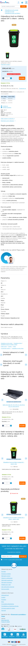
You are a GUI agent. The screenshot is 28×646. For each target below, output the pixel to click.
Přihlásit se (23, 556)
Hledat (23, 6)
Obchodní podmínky (7, 580)
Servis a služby (5, 589)
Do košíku (22, 78)
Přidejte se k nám (6, 584)
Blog (2, 601)
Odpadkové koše (9, 11)
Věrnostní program (6, 582)
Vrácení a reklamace (6, 578)
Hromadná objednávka (7, 604)
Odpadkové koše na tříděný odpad (14, 13)
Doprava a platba (6, 573)
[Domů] (1, 10)
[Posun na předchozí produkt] (2, 400)
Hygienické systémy (6, 348)
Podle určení (4, 346)
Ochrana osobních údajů (8, 608)
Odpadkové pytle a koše (11, 10)
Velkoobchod (5, 595)
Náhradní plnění (5, 576)
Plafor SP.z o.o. (5, 336)
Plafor (6, 115)
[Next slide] (26, 354)
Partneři (3, 610)
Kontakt (3, 571)
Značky (10, 346)
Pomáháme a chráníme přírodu (10, 606)
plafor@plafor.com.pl (16, 336)
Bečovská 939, (5, 621)
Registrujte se (22, 88)
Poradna (3, 599)
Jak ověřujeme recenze (7, 587)
